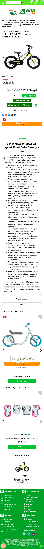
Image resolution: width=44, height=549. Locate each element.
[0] (31, 2)
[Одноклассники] (6, 115)
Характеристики (22, 299)
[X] (12, 115)
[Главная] (3, 20)
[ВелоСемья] (22, 11)
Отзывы (22, 304)
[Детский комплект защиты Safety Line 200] (22, 410)
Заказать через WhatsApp (20, 105)
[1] (5, 82)
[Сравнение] (35, 2)
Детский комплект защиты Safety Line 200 (22, 438)
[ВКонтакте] (3, 115)
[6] (11, 82)
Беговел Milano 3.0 (22, 368)
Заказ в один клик (22, 100)
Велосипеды (11, 20)
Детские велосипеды (27, 20)
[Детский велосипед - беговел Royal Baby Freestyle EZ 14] (22, 56)
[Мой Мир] (9, 115)
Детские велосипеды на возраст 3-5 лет (19, 22)
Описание (22, 138)
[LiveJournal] (15, 115)
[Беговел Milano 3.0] (22, 334)
